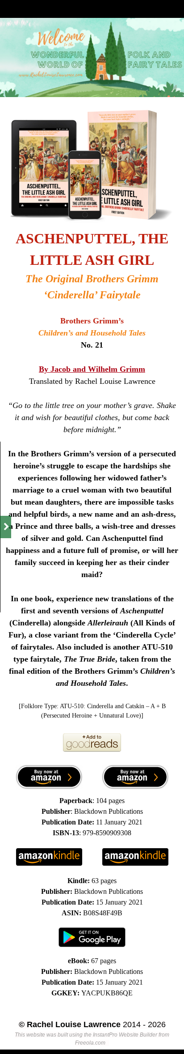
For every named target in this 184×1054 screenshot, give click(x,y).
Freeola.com (90, 1043)
